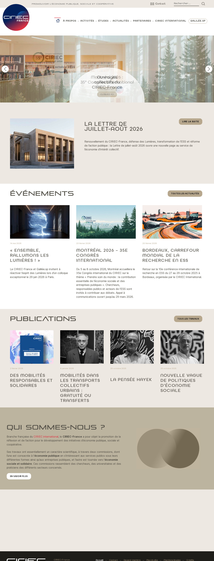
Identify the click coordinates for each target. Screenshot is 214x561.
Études (103, 21)
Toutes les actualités (185, 193)
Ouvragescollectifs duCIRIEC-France (107, 82)
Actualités (121, 21)
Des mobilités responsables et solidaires (31, 380)
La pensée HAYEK (131, 380)
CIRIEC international (46, 436)
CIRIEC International (170, 21)
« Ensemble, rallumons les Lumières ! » (29, 255)
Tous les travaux (188, 319)
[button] (107, 69)
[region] (107, 69)
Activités (87, 21)
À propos (69, 21)
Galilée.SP (197, 21)
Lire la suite (192, 122)
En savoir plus (19, 476)
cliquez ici (107, 94)
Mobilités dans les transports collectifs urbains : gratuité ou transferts (80, 388)
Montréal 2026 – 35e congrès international (102, 255)
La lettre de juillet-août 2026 (113, 127)
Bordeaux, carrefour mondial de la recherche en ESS (170, 255)
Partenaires (142, 21)
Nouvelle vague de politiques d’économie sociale (181, 383)
